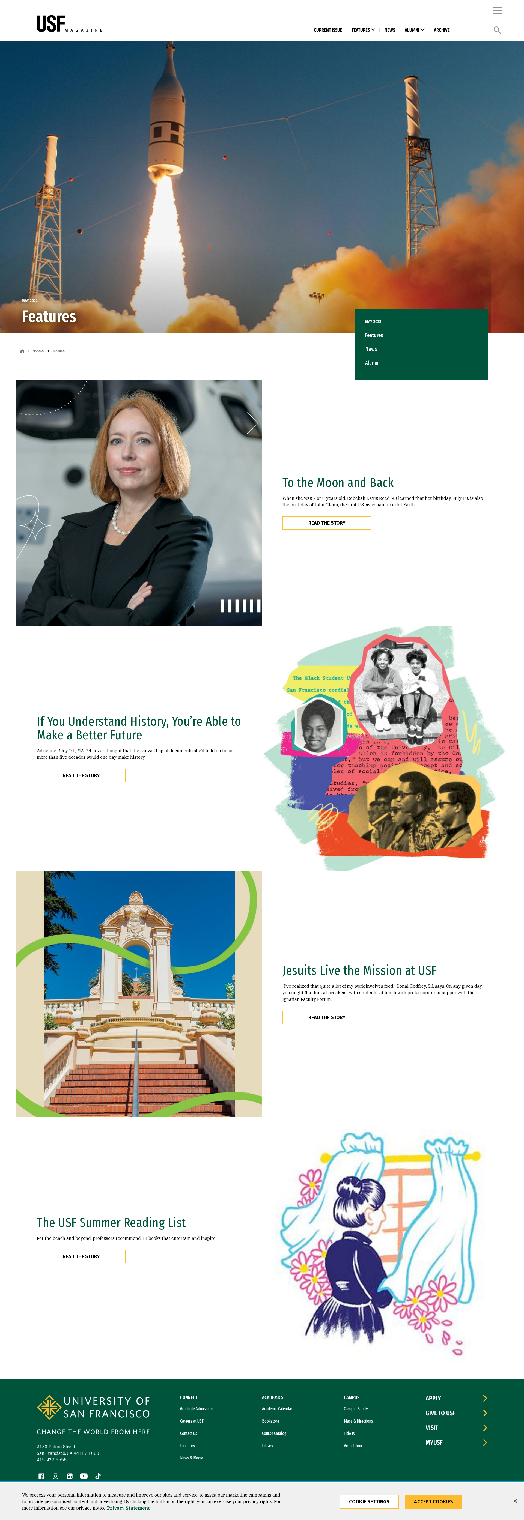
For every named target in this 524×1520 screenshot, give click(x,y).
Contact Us (188, 1433)
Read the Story (327, 523)
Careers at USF (192, 1421)
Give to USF (440, 1413)
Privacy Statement (128, 1508)
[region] (262, 1501)
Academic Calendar (277, 1408)
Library (267, 1445)
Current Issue (328, 30)
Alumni (412, 30)
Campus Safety (356, 1408)
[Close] (515, 1501)
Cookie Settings (369, 1502)
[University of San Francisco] (129, 23)
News (390, 30)
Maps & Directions (358, 1421)
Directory (187, 1445)
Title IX (349, 1433)
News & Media (191, 1458)
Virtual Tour (353, 1445)
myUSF (434, 1442)
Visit (432, 1428)
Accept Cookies (433, 1502)
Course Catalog (274, 1433)
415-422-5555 (52, 1459)
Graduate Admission (196, 1408)
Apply (433, 1398)
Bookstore (270, 1421)
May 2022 (38, 351)
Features (361, 30)
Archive (442, 30)
